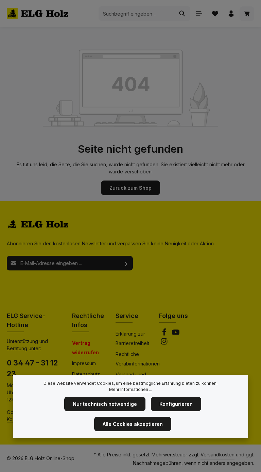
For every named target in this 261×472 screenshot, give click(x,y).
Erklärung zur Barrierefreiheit (132, 338)
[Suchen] (182, 13)
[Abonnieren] (126, 263)
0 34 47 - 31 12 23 (32, 368)
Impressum (84, 363)
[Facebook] (164, 334)
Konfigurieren (176, 404)
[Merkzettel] (215, 13)
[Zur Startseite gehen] (37, 13)
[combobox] (137, 13)
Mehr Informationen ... (130, 389)
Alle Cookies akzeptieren (133, 424)
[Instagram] (164, 343)
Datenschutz (86, 374)
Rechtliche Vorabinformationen (138, 358)
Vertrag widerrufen (85, 347)
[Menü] (199, 13)
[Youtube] (175, 334)
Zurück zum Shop (130, 188)
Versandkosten (217, 454)
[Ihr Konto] (231, 13)
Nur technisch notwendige (105, 404)
